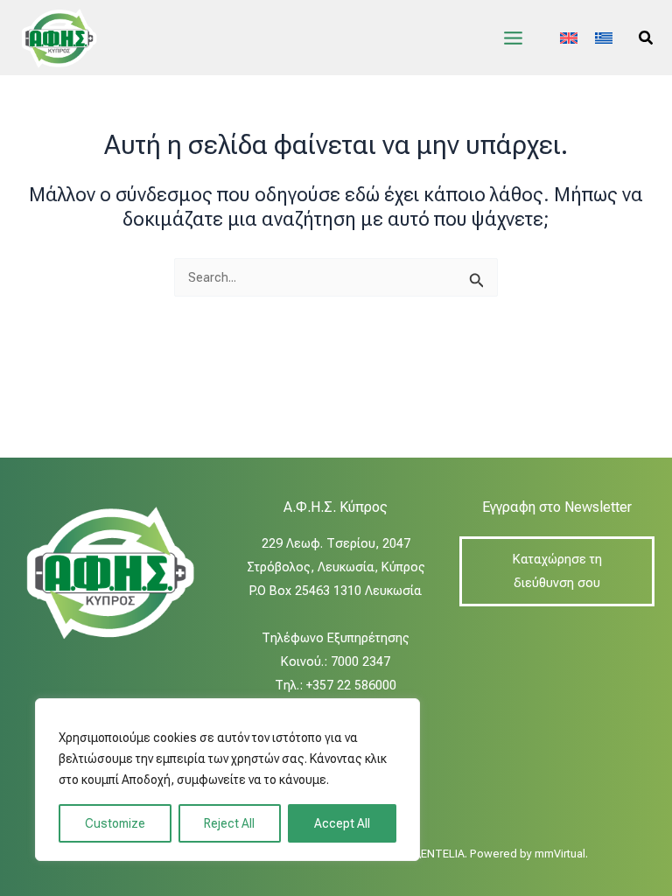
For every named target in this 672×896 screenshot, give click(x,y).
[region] (227, 779)
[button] (646, 38)
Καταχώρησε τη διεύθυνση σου (557, 571)
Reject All (229, 823)
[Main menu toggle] (513, 38)
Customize (115, 823)
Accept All (342, 823)
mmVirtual (560, 853)
